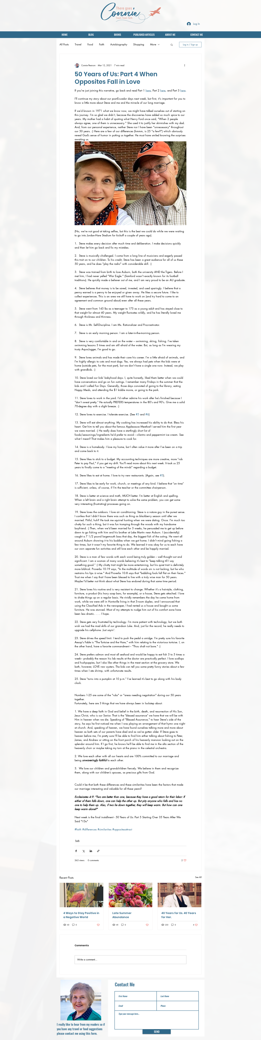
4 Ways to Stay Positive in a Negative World (81, 915)
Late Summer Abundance (122, 915)
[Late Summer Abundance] (130, 895)
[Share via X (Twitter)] (83, 851)
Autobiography (118, 44)
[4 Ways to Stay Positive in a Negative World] (81, 895)
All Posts (64, 44)
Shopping (138, 44)
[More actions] (184, 65)
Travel (78, 44)
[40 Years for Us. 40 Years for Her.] (179, 895)
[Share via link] (98, 851)
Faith (101, 44)
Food (90, 44)
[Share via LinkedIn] (90, 851)
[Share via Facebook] (76, 851)
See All (198, 877)
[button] (171, 44)
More (153, 44)
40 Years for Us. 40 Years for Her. (178, 915)
